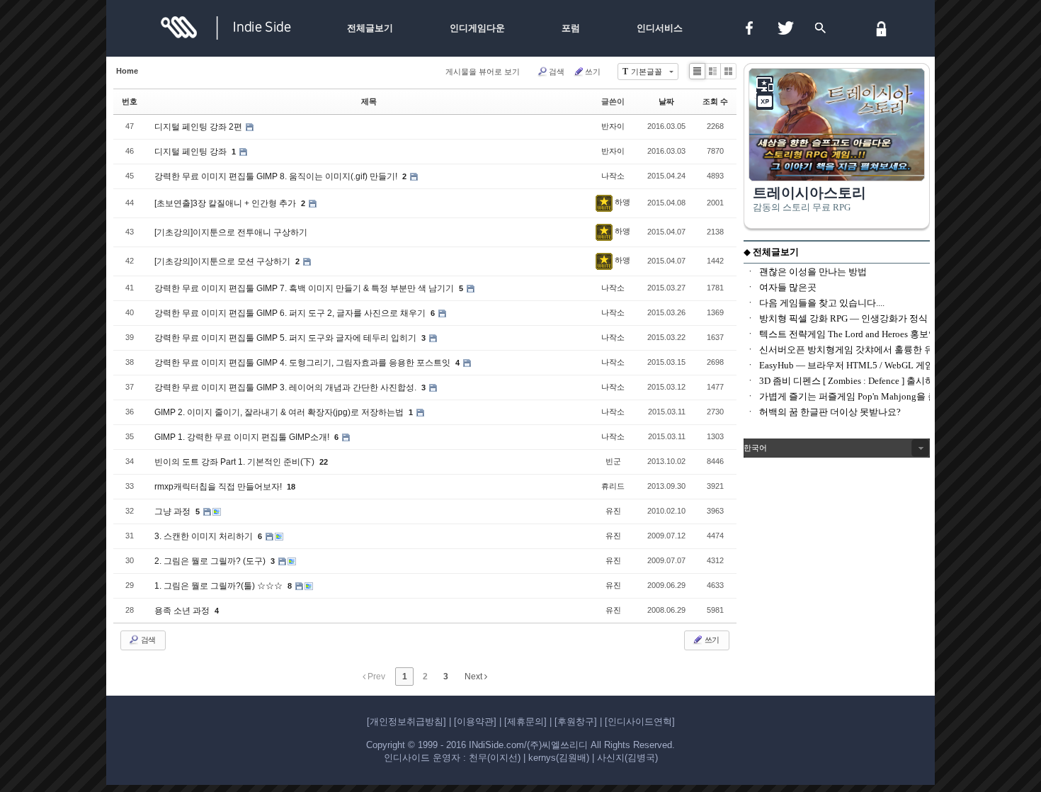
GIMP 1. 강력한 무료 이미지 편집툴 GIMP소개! (242, 437)
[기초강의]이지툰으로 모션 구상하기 (223, 261)
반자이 (613, 126)
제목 (369, 101)
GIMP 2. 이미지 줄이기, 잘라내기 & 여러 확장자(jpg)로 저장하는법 (280, 412)
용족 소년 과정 (183, 611)
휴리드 (613, 486)
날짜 (666, 101)
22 (323, 462)
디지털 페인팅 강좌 (191, 152)
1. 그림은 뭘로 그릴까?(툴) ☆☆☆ (219, 586)
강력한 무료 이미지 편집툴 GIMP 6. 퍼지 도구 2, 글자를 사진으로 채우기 (291, 313)
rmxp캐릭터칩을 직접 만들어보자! (219, 487)
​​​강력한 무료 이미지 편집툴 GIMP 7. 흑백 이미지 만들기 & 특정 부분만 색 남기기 (305, 288)
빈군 (613, 461)
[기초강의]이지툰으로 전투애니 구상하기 (230, 232)
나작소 (613, 175)
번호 (129, 101)
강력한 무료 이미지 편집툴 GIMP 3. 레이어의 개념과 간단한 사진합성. (286, 387)
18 (291, 486)
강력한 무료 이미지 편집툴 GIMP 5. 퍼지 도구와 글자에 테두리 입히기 (286, 338)
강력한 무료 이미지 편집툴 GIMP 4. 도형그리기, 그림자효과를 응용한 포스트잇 (303, 363)
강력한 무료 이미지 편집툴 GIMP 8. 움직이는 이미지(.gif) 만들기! (276, 176)
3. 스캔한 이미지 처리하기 (204, 536)
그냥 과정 (173, 511)
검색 (556, 71)
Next (474, 676)
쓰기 (593, 71)
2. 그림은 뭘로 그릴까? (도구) (211, 561)
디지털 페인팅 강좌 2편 (199, 127)
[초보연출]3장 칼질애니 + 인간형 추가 (226, 203)
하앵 (622, 202)
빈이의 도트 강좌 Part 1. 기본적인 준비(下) (235, 462)
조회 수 (715, 101)
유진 (613, 511)
